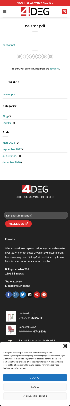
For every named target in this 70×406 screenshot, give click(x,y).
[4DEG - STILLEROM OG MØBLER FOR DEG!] (35, 11)
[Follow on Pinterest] (37, 294)
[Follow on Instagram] (15, 294)
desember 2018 (12, 162)
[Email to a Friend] (38, 56)
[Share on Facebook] (26, 56)
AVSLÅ (35, 386)
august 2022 (10, 155)
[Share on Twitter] (32, 56)
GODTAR (35, 377)
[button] (65, 346)
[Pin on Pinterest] (44, 56)
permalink (54, 68)
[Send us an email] (30, 294)
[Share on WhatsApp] (19, 56)
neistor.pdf (9, 44)
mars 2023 (9, 142)
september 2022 (12, 149)
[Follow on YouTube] (44, 294)
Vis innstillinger (35, 396)
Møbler (7, 122)
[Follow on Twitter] (23, 294)
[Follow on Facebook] (8, 294)
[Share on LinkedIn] (50, 56)
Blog (5, 116)
